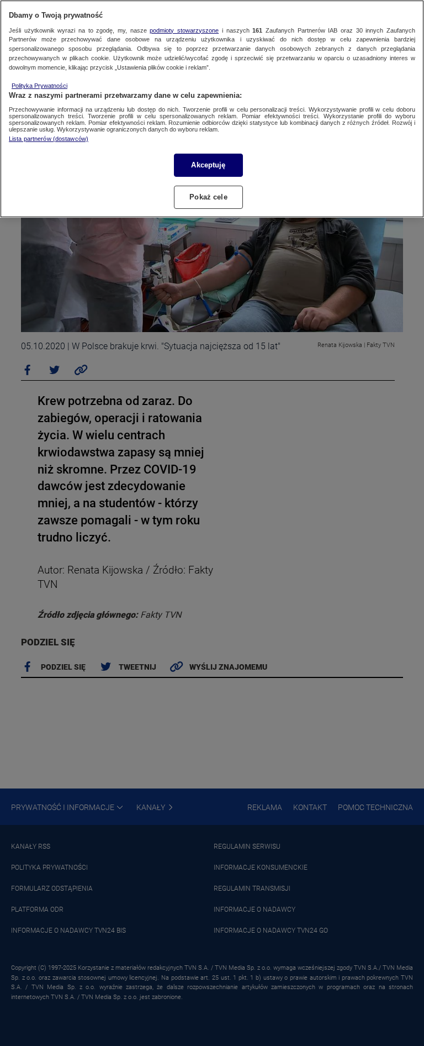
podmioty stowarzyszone (184, 30)
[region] (212, 109)
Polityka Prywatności (39, 85)
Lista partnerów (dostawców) (48, 138)
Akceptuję (208, 165)
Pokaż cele (208, 197)
